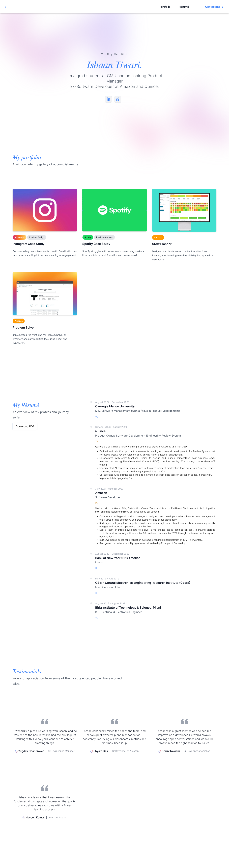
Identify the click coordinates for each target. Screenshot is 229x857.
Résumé (184, 6)
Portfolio (164, 6)
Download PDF (24, 426)
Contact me (214, 6)
